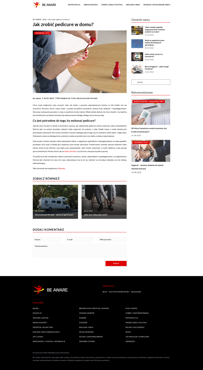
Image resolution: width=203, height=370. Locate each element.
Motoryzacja (74, 5)
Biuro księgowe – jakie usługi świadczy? (157, 67)
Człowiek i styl (42, 33)
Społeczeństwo (86, 332)
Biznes (36, 308)
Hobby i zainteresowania (137, 313)
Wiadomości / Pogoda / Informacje (49, 341)
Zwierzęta (130, 341)
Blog (105, 292)
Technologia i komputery (137, 337)
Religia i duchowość (135, 327)
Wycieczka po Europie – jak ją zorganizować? (54, 215)
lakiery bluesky (70, 151)
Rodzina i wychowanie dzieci (157, 5)
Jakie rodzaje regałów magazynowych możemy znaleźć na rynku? (155, 29)
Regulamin (136, 292)
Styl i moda (38, 337)
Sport (128, 332)
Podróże (83, 323)
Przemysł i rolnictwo (43, 327)
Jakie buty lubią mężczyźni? (95, 215)
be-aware (37, 98)
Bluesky (62, 168)
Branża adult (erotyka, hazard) (94, 308)
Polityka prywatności (119, 292)
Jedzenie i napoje (40, 318)
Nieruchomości (91, 5)
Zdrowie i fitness (87, 341)
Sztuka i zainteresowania (91, 337)
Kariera (82, 318)
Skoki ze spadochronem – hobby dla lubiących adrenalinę (155, 42)
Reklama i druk (133, 5)
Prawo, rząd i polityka (111, 5)
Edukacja (37, 313)
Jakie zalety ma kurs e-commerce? (154, 55)
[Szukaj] (134, 82)
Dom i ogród (131, 308)
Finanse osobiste (86, 313)
